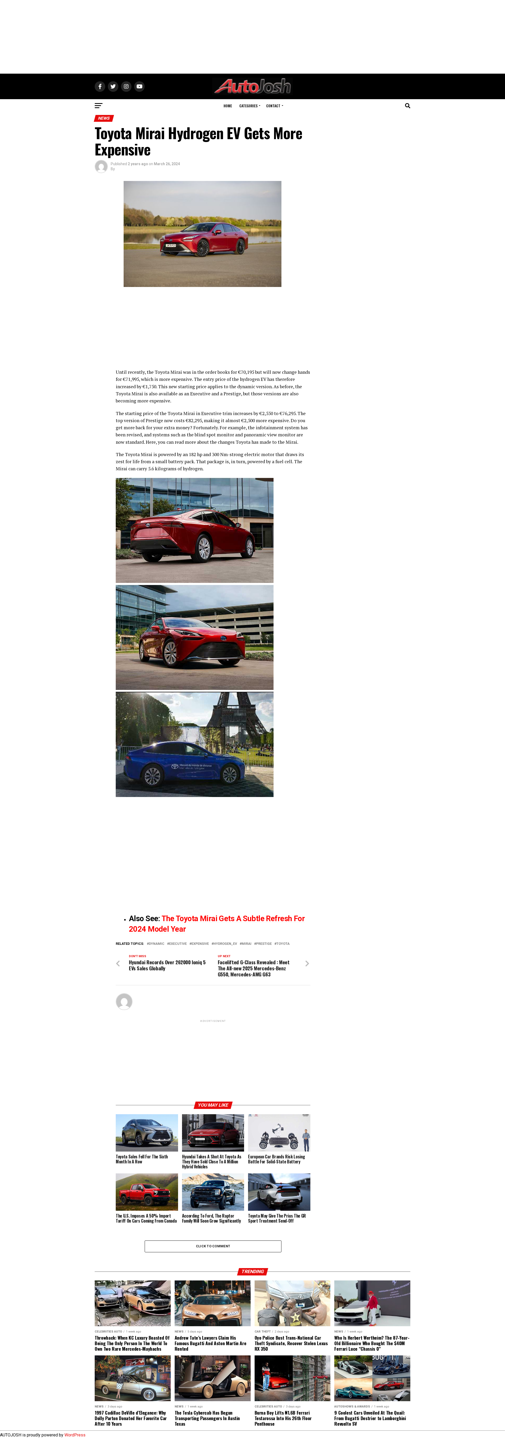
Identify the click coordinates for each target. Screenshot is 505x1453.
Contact (273, 105)
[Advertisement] (252, 37)
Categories (248, 105)
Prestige (264, 944)
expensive (200, 944)
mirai (246, 944)
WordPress (74, 1434)
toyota (283, 944)
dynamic (156, 944)
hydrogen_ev (225, 944)
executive (178, 944)
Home (228, 105)
